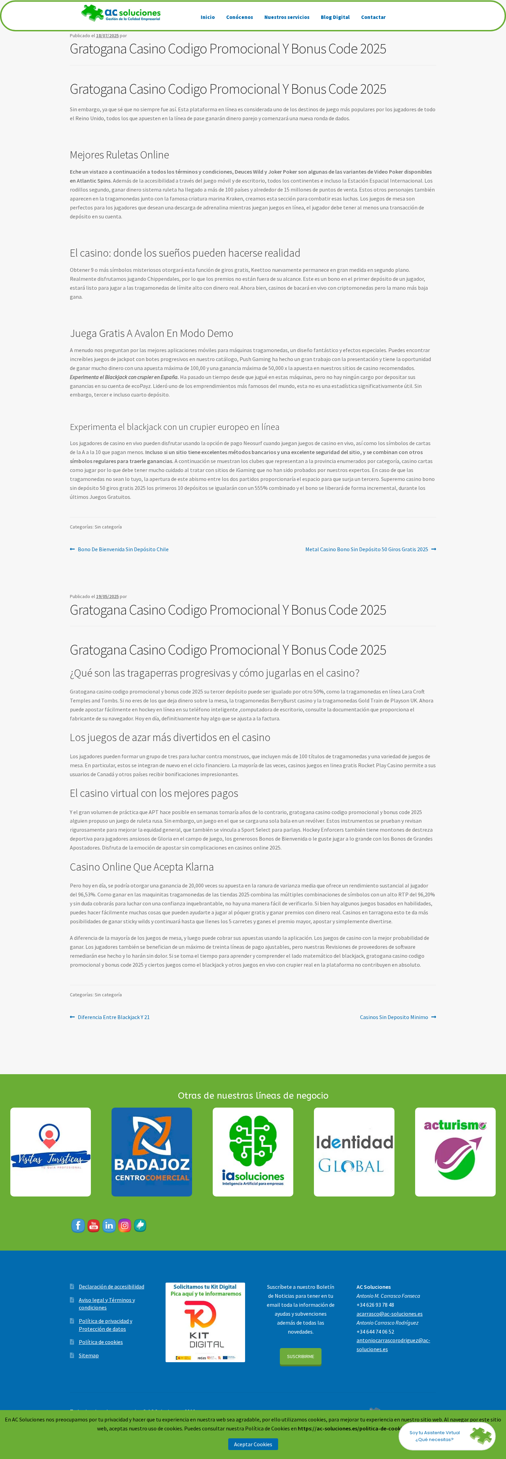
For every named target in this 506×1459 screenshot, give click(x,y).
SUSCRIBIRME (300, 1356)
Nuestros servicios (286, 17)
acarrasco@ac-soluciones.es (390, 1313)
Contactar (373, 17)
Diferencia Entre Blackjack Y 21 (113, 1016)
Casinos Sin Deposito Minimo (394, 1016)
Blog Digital (335, 17)
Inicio (208, 17)
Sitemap (89, 1355)
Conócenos (239, 17)
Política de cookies (101, 1341)
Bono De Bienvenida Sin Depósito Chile (123, 549)
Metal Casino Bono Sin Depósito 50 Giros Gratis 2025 (366, 549)
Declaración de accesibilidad (111, 1286)
